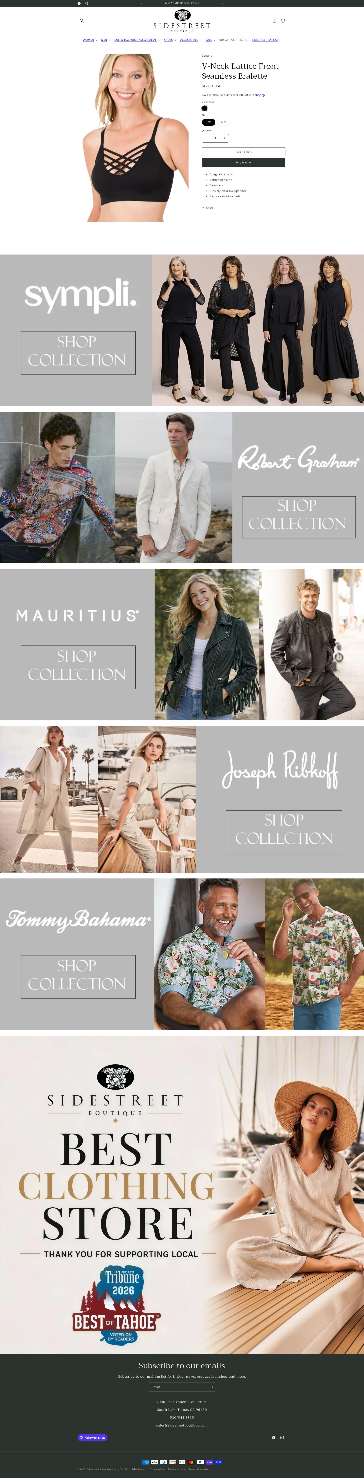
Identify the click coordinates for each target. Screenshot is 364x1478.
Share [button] (209, 207)
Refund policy (139, 1469)
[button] (82, 20)
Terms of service (176, 1469)
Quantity (207, 130)
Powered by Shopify (117, 1469)
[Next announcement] (222, 3)
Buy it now (243, 162)
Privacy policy (157, 1469)
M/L (226, 123)
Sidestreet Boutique (97, 1469)
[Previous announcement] (141, 3)
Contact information (198, 1469)
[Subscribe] (212, 1387)
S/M (208, 122)
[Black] (204, 108)
